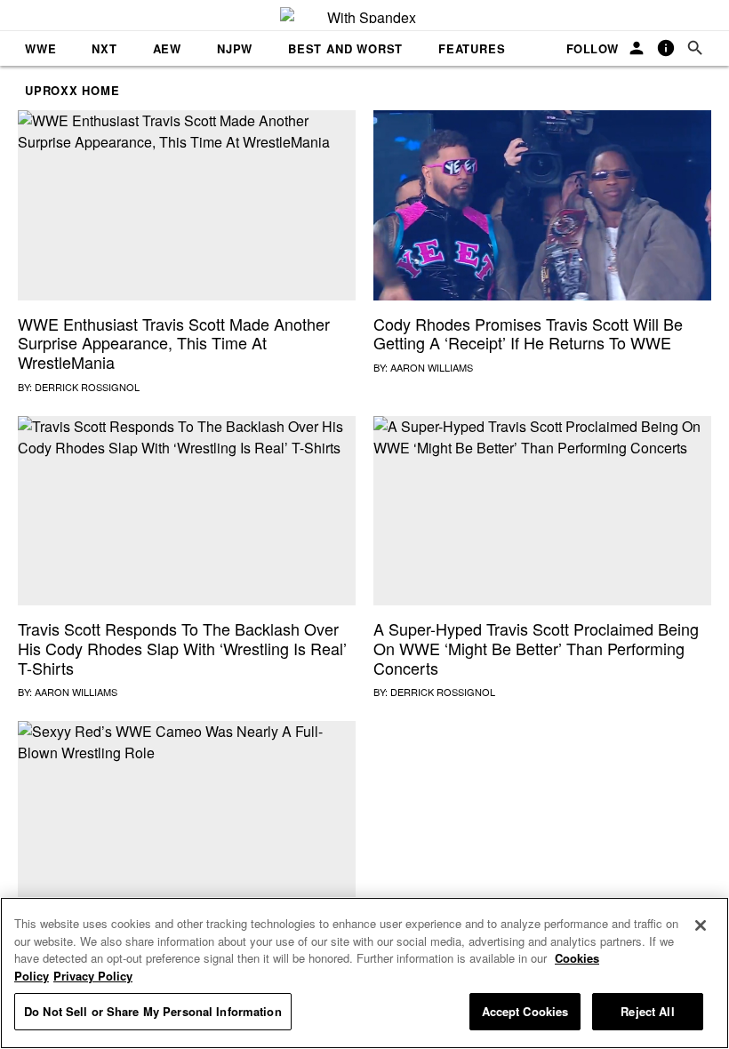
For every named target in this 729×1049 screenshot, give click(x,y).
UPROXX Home (72, 90)
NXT (104, 48)
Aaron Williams (431, 367)
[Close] (700, 925)
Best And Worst (345, 48)
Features (471, 48)
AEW (167, 48)
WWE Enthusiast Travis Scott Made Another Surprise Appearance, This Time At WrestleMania (174, 342)
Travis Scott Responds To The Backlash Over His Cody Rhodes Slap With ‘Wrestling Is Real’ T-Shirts (182, 647)
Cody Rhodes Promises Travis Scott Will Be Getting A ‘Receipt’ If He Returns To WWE (528, 333)
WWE (40, 48)
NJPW (234, 48)
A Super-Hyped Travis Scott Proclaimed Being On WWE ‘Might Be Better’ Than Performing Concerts (536, 647)
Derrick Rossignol (87, 387)
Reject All (647, 1011)
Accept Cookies (525, 1011)
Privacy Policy (92, 975)
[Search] (695, 48)
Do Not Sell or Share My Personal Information (153, 1011)
